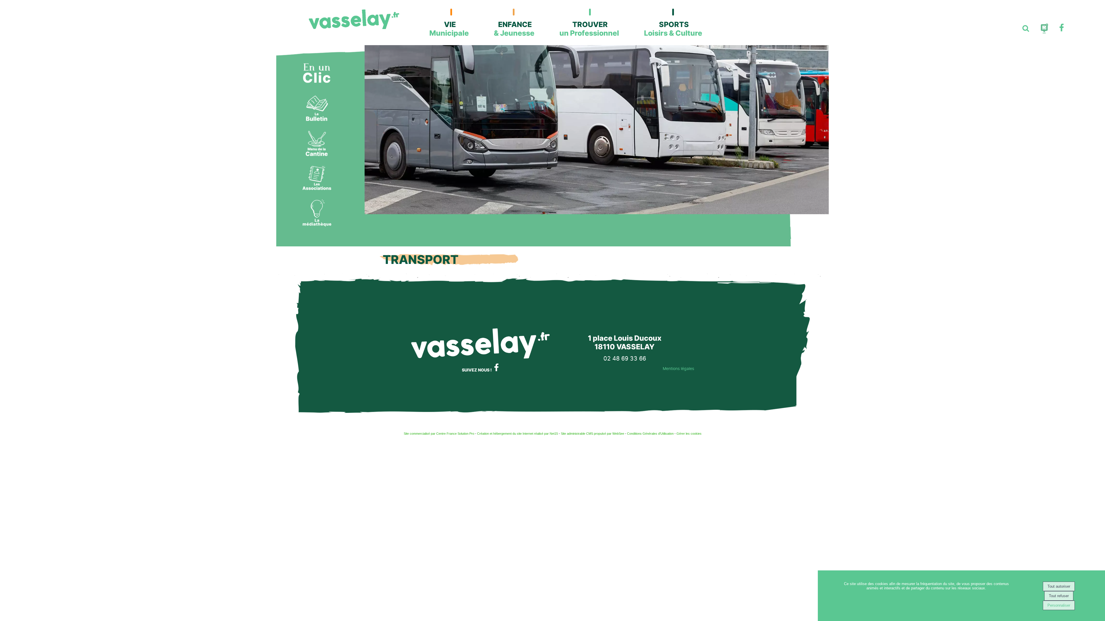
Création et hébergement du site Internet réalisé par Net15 (517, 433)
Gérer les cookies (689, 433)
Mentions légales (678, 368)
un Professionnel (589, 28)
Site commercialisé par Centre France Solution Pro (439, 433)
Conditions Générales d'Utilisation (650, 433)
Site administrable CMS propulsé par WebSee (592, 433)
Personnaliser (1058, 605)
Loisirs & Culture (673, 28)
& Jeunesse (514, 28)
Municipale (449, 28)
